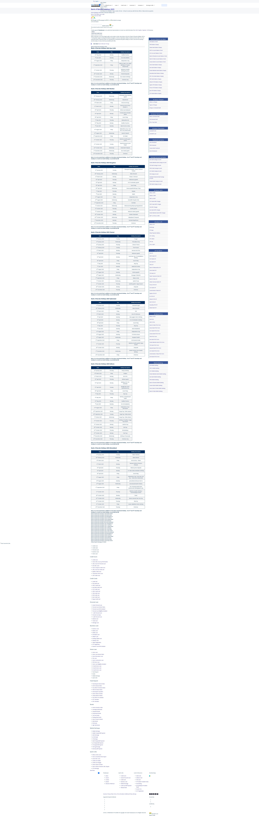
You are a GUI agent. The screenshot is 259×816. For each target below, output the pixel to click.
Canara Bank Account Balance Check (158, 61)
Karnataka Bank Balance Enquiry (157, 73)
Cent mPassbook (153, 151)
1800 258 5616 (103, 9)
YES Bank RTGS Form (154, 345)
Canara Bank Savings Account (156, 181)
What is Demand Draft (154, 116)
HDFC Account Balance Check (156, 50)
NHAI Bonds (95, 721)
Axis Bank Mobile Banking (155, 376)
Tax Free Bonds (95, 715)
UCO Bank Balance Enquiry (155, 93)
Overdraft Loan (153, 133)
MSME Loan (95, 632)
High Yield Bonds (96, 725)
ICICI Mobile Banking (154, 371)
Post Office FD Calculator (98, 697)
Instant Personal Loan (97, 605)
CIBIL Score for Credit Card (98, 569)
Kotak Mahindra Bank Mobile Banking (158, 374)
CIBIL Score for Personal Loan (99, 563)
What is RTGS (152, 316)
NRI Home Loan (95, 662)
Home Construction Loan (97, 660)
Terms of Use (117, 794)
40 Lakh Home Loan (96, 668)
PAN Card (138, 779)
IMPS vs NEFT (153, 198)
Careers (107, 777)
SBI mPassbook (153, 142)
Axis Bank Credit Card (97, 587)
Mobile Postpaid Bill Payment (98, 733)
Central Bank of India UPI (155, 290)
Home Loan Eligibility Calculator (99, 664)
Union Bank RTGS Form (155, 328)
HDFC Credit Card (96, 585)
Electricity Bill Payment (97, 748)
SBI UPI (151, 253)
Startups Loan (95, 640)
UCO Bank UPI (153, 287)
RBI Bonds (94, 723)
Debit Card (138, 775)
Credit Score (95, 559)
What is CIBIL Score (96, 754)
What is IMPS (152, 192)
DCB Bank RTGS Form (154, 356)
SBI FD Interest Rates (97, 685)
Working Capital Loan (97, 638)
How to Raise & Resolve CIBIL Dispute (100, 766)
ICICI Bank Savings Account (155, 171)
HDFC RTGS (152, 322)
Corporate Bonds (96, 711)
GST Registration (96, 644)
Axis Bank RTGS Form (154, 339)
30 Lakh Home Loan (96, 666)
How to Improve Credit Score (98, 567)
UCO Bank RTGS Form (154, 351)
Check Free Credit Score (96, 33)
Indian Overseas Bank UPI (155, 282)
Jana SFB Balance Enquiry (155, 90)
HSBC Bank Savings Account (156, 168)
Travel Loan (95, 620)
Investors (105, 794)
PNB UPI (151, 264)
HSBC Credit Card (96, 591)
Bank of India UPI (153, 279)
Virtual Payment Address (155, 233)
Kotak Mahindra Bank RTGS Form (157, 342)
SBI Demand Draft (154, 119)
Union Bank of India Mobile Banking (157, 388)
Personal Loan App (96, 615)
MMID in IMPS (153, 195)
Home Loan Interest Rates (98, 654)
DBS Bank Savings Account (155, 184)
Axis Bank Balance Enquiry (155, 67)
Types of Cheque (153, 105)
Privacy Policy (110, 794)
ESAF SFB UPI (153, 302)
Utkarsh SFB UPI (153, 299)
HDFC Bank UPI (153, 256)
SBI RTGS (152, 319)
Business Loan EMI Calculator (98, 646)
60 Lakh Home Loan (96, 670)
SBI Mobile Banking (154, 365)
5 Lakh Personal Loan (97, 616)
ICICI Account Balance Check (156, 53)
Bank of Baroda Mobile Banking (156, 382)
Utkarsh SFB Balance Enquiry (156, 82)
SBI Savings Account (154, 174)
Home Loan (95, 652)
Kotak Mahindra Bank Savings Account (158, 162)
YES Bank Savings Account (155, 165)
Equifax (140, 30)
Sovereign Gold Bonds (97, 709)
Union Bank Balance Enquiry (156, 64)
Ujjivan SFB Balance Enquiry (156, 84)
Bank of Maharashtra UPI (155, 267)
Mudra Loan (95, 630)
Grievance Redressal (110, 783)
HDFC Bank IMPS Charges (155, 204)
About (107, 775)
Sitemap (134, 794)
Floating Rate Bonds (96, 717)
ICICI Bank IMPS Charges (155, 201)
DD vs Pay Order (153, 122)
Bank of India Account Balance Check (158, 59)
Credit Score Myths (96, 760)
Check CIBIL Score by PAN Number (100, 561)
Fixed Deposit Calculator (97, 691)
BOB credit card (95, 595)
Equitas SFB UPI (153, 293)
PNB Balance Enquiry (154, 44)
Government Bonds (96, 713)
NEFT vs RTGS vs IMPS (155, 215)
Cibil (137, 30)
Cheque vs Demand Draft (155, 107)
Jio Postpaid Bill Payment (97, 743)
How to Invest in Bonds (97, 719)
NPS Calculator (95, 701)
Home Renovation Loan (97, 656)
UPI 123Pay (152, 236)
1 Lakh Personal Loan (97, 613)
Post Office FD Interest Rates (98, 687)
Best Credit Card (96, 597)
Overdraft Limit (153, 130)
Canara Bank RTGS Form (155, 333)
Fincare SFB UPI (153, 284)
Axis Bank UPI (153, 261)
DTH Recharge (95, 768)
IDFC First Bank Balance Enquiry (157, 76)
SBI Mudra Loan (95, 634)
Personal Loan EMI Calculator (98, 609)
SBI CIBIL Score (95, 565)
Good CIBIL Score (96, 758)
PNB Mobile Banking (154, 379)
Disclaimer (122, 794)
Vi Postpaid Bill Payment (97, 744)
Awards (107, 781)
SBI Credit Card (95, 583)
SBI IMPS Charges (153, 207)
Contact (107, 779)
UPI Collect (152, 238)
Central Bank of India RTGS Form (157, 353)
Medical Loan (95, 618)
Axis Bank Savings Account (155, 159)
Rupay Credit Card (96, 599)
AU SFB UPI (152, 296)
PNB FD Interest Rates (97, 689)
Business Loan (95, 628)
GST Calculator (95, 699)
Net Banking (139, 783)
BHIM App (152, 227)
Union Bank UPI (153, 270)
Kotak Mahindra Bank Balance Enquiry (158, 70)
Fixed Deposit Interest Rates (98, 683)
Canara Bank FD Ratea (97, 695)
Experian (144, 30)
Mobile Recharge (96, 731)
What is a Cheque (153, 102)
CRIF (148, 30)
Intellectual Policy (128, 794)
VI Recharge (95, 739)
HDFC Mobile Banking (154, 368)
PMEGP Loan (95, 636)
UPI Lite (151, 241)
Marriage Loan (95, 622)
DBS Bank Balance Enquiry (155, 79)
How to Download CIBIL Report (99, 756)
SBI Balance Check (154, 41)
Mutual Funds (124, 787)
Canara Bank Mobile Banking (156, 385)
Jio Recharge (95, 737)
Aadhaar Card (139, 777)
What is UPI (152, 224)
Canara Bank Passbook (155, 148)
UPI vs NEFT (152, 244)
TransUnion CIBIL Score (97, 573)
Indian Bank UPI (153, 307)
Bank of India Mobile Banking (156, 391)
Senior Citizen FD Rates (97, 693)
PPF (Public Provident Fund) (142, 781)
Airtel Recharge (95, 735)
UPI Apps (152, 230)
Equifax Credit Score (96, 571)
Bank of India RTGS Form (155, 325)
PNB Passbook (153, 145)
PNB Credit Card (96, 593)
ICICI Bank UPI (153, 259)
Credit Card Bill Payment (126, 785)
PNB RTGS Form (153, 336)
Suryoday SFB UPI (153, 305)
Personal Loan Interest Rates (98, 607)
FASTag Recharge (96, 746)
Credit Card (94, 581)
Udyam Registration (96, 642)
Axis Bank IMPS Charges (155, 210)
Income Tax (138, 789)
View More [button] (92, 770)
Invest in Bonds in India (97, 707)
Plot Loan (94, 658)
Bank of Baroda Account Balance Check (158, 56)
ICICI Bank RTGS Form (154, 330)
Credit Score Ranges (96, 762)
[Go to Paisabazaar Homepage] (96, 5)
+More (92, 31)
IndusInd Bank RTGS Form (155, 348)
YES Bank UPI (152, 273)
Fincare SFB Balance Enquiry (156, 87)
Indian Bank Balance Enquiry (156, 47)
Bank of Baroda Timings (103, 43)
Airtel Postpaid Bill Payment (98, 741)
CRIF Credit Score (96, 575)
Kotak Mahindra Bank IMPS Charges (157, 213)
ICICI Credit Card (96, 589)
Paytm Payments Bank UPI (155, 276)
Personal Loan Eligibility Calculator (99, 611)
